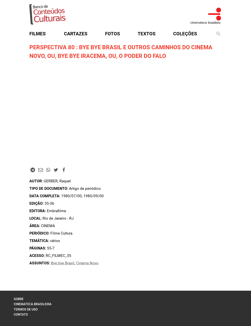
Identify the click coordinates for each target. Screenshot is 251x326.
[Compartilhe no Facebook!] (63, 169)
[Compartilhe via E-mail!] (40, 169)
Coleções (185, 34)
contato (21, 314)
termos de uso (26, 309)
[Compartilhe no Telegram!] (32, 169)
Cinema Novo (87, 263)
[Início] (47, 23)
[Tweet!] (56, 169)
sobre (19, 299)
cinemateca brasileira (33, 304)
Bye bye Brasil (62, 263)
